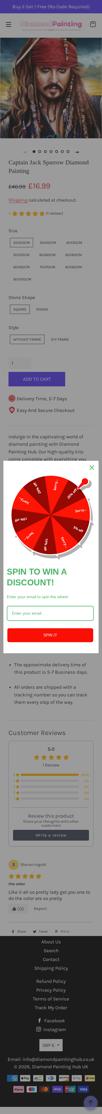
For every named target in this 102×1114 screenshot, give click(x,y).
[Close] (92, 467)
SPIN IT (50, 635)
